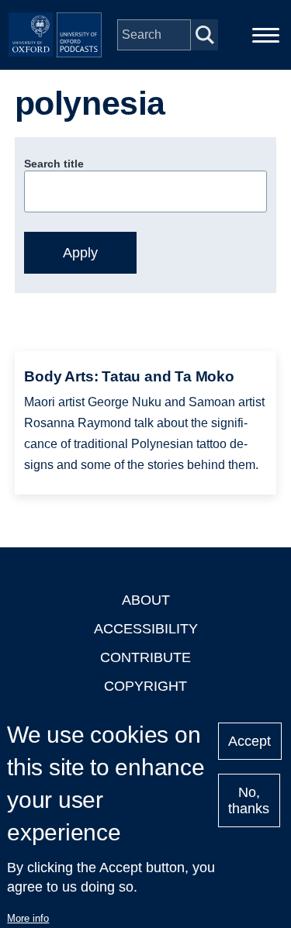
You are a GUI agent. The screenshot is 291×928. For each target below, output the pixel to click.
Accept (249, 741)
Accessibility (146, 628)
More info (28, 918)
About (146, 600)
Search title (54, 163)
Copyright (145, 686)
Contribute (145, 657)
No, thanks (248, 800)
